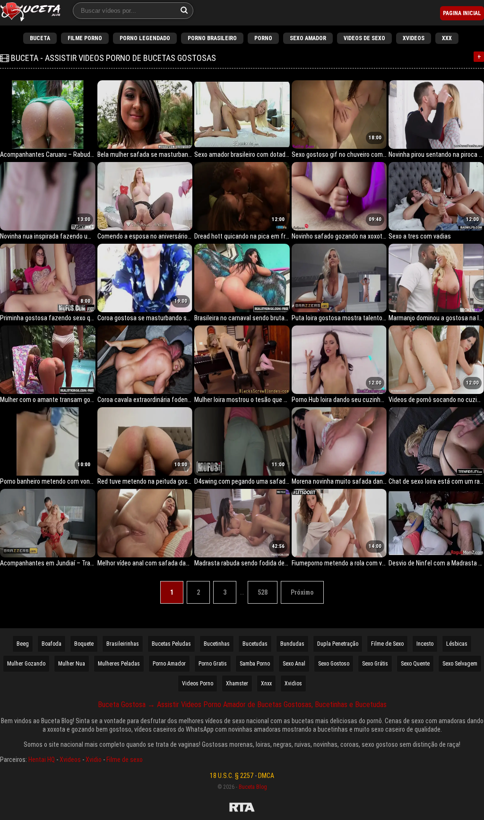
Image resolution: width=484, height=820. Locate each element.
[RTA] (242, 808)
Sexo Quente (415, 663)
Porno (263, 38)
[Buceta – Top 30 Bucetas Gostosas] (30, 12)
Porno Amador (169, 663)
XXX (447, 38)
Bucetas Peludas (171, 644)
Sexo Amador (308, 38)
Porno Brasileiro (212, 38)
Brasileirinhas (122, 644)
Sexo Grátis (375, 663)
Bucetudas (255, 644)
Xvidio (94, 759)
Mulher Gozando (26, 663)
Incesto (424, 644)
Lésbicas (456, 644)
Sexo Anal (294, 663)
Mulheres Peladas (119, 663)
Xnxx (266, 683)
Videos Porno (197, 683)
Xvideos (413, 38)
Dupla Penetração (337, 644)
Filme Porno (85, 38)
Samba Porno (255, 663)
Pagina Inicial (462, 13)
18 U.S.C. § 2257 (231, 775)
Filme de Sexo (387, 644)
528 (263, 592)
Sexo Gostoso (333, 663)
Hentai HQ (41, 759)
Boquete (84, 644)
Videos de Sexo (364, 38)
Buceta (40, 38)
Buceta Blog (253, 787)
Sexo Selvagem (459, 663)
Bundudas (292, 644)
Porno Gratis (213, 663)
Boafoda (51, 644)
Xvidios (293, 683)
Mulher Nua (71, 663)
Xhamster (237, 683)
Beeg (23, 644)
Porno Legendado (145, 38)
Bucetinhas (217, 644)
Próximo (302, 592)
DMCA (266, 775)
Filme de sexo (124, 759)
